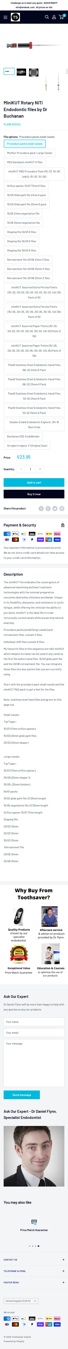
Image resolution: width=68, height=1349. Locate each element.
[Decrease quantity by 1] (21, 469)
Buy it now (34, 494)
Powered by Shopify (14, 1341)
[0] (61, 17)
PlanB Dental (12, 124)
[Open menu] (5, 17)
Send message (22, 1094)
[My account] (54, 17)
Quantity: (9, 469)
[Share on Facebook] (41, 508)
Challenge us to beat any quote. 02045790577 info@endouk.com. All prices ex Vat (34, 5)
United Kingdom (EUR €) (18, 1300)
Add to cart (34, 482)
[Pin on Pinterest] (48, 508)
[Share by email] (61, 508)
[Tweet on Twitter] (54, 508)
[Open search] (47, 17)
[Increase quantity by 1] (40, 469)
